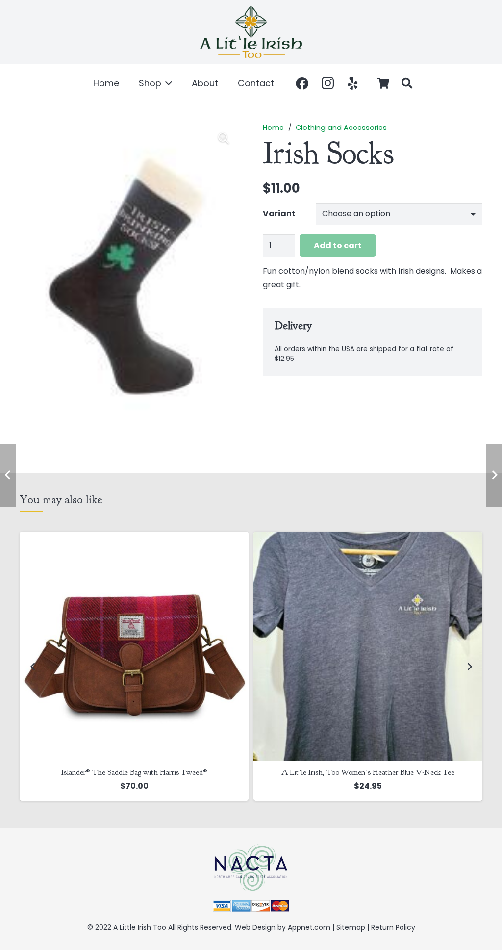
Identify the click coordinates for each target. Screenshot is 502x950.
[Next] (469, 666)
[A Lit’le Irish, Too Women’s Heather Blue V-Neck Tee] (134, 646)
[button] (167, 83)
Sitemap (350, 927)
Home (273, 127)
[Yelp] (353, 83)
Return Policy (393, 927)
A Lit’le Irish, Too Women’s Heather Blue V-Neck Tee (134, 772)
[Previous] (33, 666)
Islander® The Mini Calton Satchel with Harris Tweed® (367, 772)
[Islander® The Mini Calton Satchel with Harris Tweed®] (367, 646)
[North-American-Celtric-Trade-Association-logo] (251, 867)
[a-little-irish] (251, 31)
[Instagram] (327, 83)
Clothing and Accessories (341, 127)
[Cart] (383, 83)
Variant (279, 213)
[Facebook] (302, 83)
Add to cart (338, 245)
